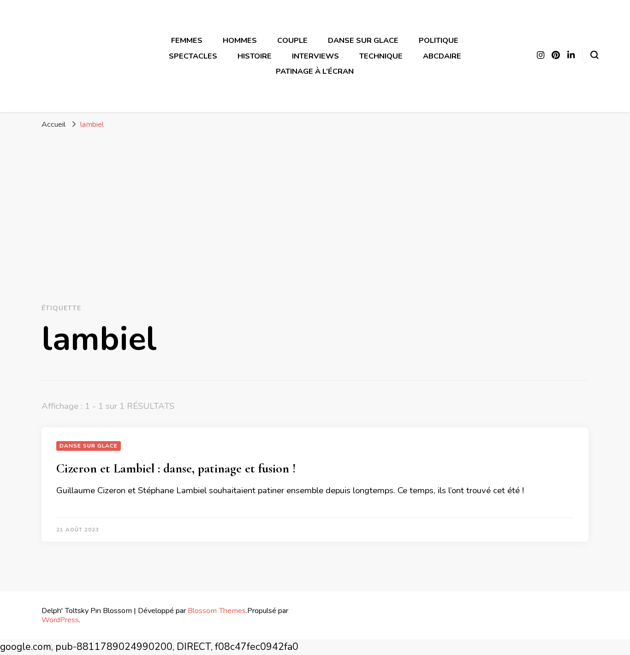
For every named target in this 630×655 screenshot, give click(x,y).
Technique (381, 56)
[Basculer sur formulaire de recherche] (594, 55)
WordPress (60, 619)
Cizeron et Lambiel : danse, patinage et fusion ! (176, 468)
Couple (292, 40)
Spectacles (193, 56)
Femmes (186, 40)
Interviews (315, 56)
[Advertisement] (315, 208)
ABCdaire (442, 56)
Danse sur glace (363, 40)
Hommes (240, 40)
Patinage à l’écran (315, 71)
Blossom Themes (217, 610)
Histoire (255, 56)
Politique (438, 40)
